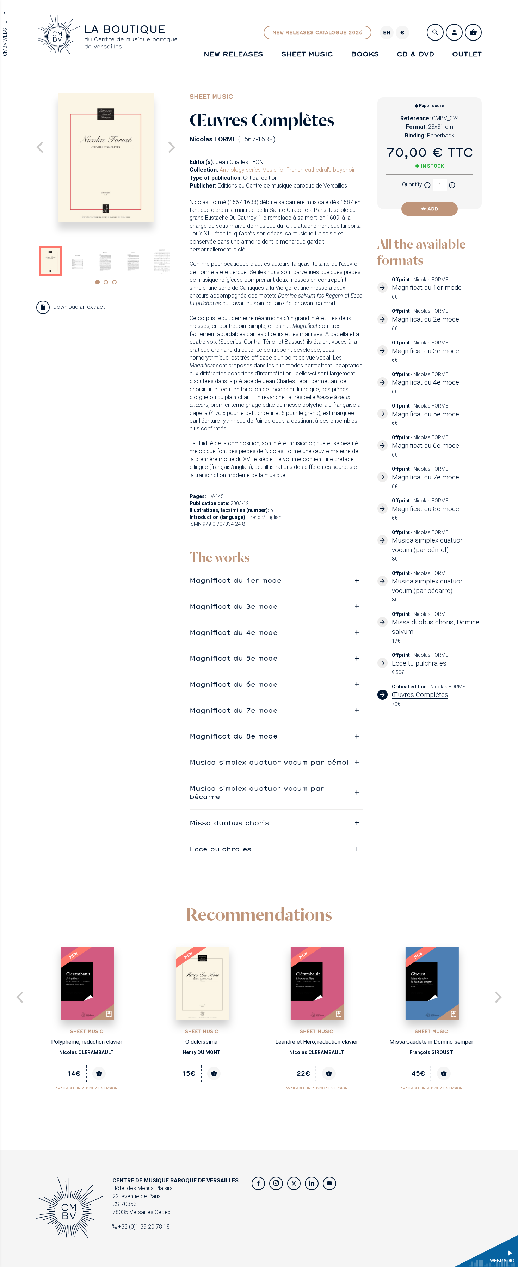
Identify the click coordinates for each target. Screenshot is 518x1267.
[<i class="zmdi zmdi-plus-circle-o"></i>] (452, 185)
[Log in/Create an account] (454, 32)
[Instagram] (276, 1183)
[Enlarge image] (106, 157)
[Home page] (106, 47)
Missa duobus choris (229, 822)
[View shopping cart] (473, 32)
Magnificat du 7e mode (233, 710)
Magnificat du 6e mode (233, 683)
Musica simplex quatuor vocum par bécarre (257, 792)
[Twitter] (294, 1183)
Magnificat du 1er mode (235, 579)
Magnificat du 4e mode (233, 632)
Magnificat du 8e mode (233, 735)
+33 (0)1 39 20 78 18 (143, 1226)
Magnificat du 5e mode (233, 657)
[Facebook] (258, 1183)
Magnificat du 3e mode (233, 606)
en (386, 32)
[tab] (276, 580)
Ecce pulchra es (220, 848)
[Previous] (20, 998)
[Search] (435, 32)
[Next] (170, 148)
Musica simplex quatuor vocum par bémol (269, 761)
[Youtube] (329, 1183)
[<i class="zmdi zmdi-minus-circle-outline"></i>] (427, 185)
